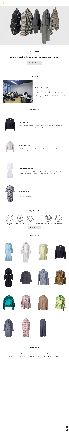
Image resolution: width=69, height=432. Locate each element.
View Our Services (34, 63)
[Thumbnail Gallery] (9, 252)
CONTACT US (34, 227)
